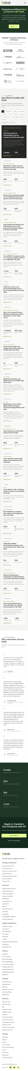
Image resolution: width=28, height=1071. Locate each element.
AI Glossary (4, 1014)
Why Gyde (4, 1039)
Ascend (9, 114)
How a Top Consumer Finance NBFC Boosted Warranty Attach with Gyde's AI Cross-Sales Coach (13, 315)
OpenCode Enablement (7, 919)
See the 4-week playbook (14, 840)
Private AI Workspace (7, 959)
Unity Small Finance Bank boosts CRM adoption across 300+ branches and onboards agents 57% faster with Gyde (13, 227)
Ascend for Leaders (6, 878)
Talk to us (14, 26)
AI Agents (4, 114)
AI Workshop (5, 936)
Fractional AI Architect (7, 868)
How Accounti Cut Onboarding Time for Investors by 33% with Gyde (13, 135)
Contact (4, 1050)
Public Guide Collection (7, 1017)
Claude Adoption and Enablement (10, 941)
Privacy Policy (5, 1052)
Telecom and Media (6, 992)
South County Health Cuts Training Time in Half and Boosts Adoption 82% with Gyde (13, 348)
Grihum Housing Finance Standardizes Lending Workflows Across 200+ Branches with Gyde (14, 577)
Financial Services (6, 984)
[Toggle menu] (25, 3)
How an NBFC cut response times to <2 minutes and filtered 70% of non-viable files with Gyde (14, 257)
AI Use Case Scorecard (7, 1019)
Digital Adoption (22, 111)
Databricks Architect (7, 873)
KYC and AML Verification (8, 964)
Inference (4, 906)
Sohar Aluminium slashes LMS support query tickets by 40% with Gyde (12, 460)
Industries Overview (6, 982)
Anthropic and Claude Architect (9, 876)
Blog (3, 1007)
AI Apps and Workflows (7, 896)
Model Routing (5, 898)
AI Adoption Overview (7, 926)
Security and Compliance (8, 1047)
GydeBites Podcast (6, 1012)
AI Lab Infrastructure (7, 901)
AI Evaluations (5, 914)
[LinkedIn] (10, 1067)
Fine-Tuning (5, 911)
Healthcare (15, 114)
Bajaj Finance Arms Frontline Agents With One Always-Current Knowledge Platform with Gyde (13, 406)
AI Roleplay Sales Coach (7, 967)
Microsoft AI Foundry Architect (9, 871)
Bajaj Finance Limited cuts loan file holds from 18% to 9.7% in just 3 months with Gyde (13, 167)
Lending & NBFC (8, 111)
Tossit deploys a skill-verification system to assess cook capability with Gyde (13, 491)
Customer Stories (6, 1004)
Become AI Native (14, 835)
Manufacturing (22, 114)
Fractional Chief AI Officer (8, 866)
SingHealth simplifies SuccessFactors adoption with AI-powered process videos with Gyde (13, 546)
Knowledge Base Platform (8, 972)
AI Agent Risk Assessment (8, 1022)
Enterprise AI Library (7, 1009)
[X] (18, 1067)
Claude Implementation (7, 891)
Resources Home (6, 1002)
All (2, 111)
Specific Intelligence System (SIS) (18, 116)
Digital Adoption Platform (8, 969)
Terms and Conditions (7, 1057)
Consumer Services (6, 116)
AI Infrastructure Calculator (8, 1027)
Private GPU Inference (7, 909)
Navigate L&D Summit (7, 1030)
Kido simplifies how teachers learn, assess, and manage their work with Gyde (13, 513)
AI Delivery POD (5, 881)
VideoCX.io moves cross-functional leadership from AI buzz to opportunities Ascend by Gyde (13, 289)
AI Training (4, 939)
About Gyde (5, 1037)
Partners (4, 1042)
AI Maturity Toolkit (6, 1025)
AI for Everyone (5, 929)
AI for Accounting (6, 956)
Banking (15, 111)
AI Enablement (5, 944)
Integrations (5, 974)
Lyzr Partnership (6, 1045)
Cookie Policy (5, 1055)
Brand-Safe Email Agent (7, 961)
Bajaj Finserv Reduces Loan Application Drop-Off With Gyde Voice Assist (13, 380)
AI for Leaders (5, 934)
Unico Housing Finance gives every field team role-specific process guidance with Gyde (12, 605)
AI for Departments (6, 931)
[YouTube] (14, 1067)
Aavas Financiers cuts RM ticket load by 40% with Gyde (13, 432)
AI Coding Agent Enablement (9, 916)
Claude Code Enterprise (7, 893)
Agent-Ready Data (6, 947)
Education (4, 119)
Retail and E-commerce (7, 989)
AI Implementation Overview (8, 888)
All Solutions (5, 954)
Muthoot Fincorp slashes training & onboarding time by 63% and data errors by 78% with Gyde (13, 197)
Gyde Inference (5, 904)
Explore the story (7, 155)
